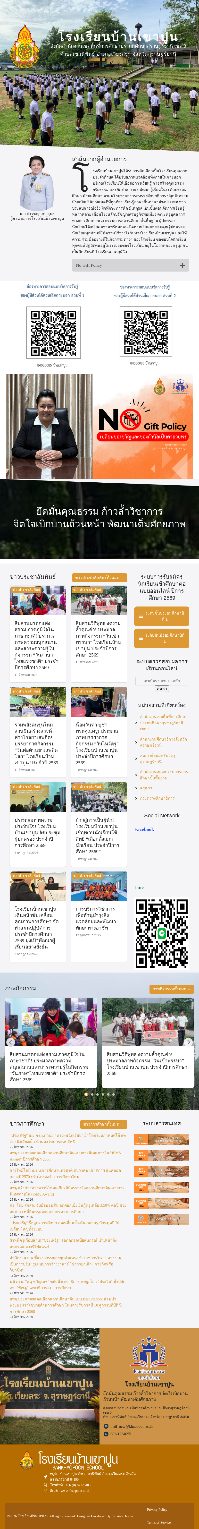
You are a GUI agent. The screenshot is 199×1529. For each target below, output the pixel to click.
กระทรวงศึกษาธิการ (157, 798)
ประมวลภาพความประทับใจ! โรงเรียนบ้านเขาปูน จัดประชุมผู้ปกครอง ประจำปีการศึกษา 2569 (37, 832)
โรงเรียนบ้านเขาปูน (33, 1516)
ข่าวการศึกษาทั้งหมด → (103, 1124)
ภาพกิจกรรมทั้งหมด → (171, 989)
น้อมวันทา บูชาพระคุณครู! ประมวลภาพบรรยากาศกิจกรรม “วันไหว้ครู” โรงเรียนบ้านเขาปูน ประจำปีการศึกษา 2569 (97, 743)
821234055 (84, 1485)
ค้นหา (162, 688)
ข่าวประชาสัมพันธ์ (26, 589)
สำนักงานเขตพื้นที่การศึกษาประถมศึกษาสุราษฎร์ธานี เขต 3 (163, 723)
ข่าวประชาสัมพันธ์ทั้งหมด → (99, 577)
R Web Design (123, 1516)
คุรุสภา (146, 788)
